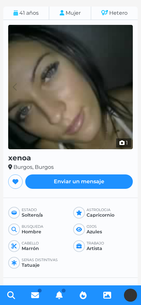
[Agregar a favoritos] (15, 181)
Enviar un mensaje (79, 181)
